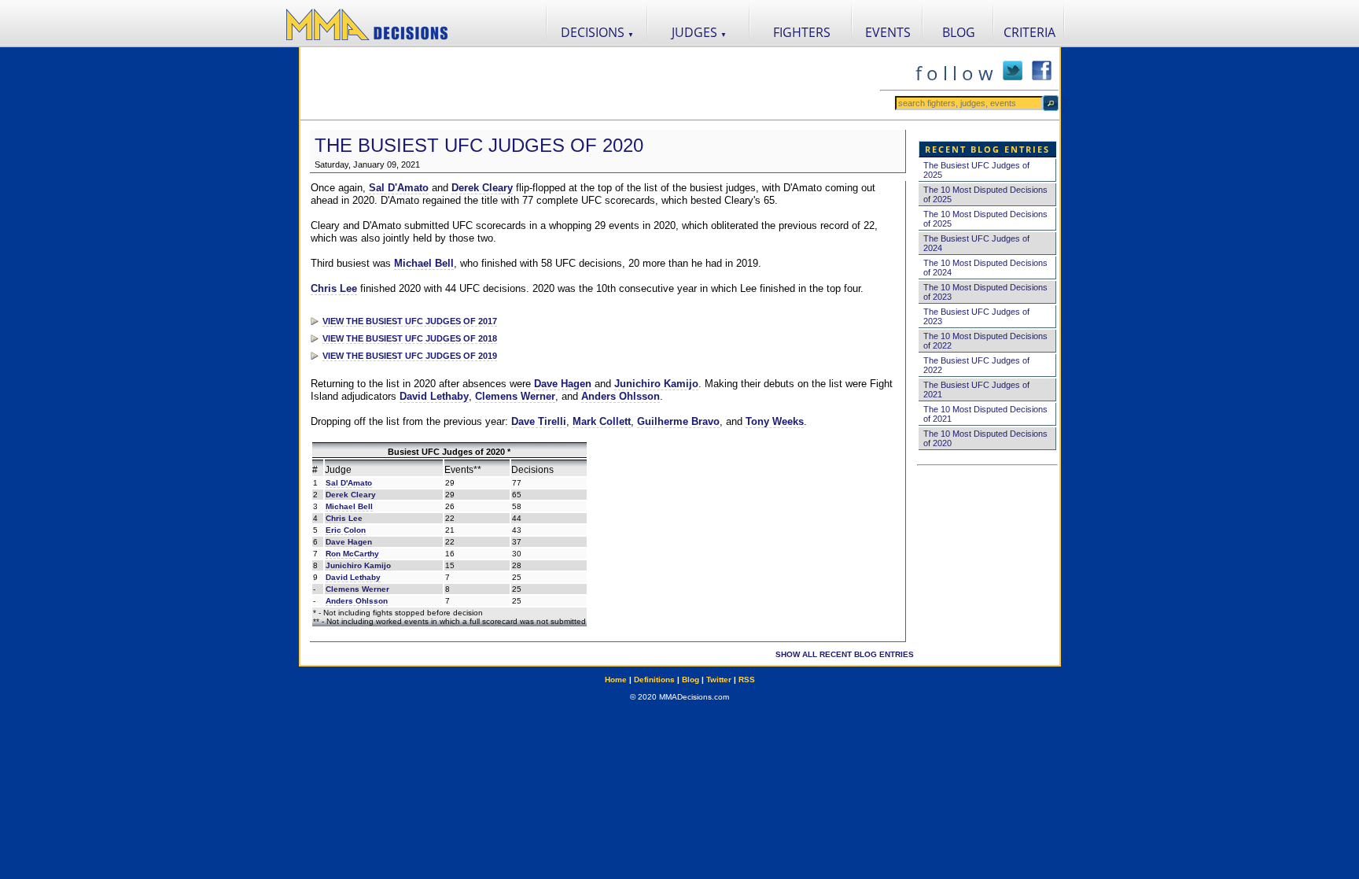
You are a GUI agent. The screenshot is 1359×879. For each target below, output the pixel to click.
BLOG (958, 32)
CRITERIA (1029, 32)
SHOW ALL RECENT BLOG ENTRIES (844, 654)
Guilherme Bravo (678, 421)
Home (616, 679)
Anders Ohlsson (620, 396)
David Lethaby (434, 396)
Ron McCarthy (352, 553)
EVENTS (888, 32)
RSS (746, 679)
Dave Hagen (562, 384)
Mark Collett (602, 421)
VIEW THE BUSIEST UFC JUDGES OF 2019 (409, 355)
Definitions (654, 679)
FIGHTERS (801, 32)
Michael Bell (424, 263)
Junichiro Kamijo (656, 384)
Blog (690, 679)
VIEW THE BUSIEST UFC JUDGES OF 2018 (409, 338)
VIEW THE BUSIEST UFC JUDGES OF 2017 (409, 321)
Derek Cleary (482, 188)
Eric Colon (346, 530)
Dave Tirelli (538, 421)
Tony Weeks (775, 421)
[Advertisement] (590, 83)
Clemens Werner (515, 396)
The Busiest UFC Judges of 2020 (479, 145)
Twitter (718, 679)
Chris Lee (334, 288)
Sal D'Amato (399, 188)
